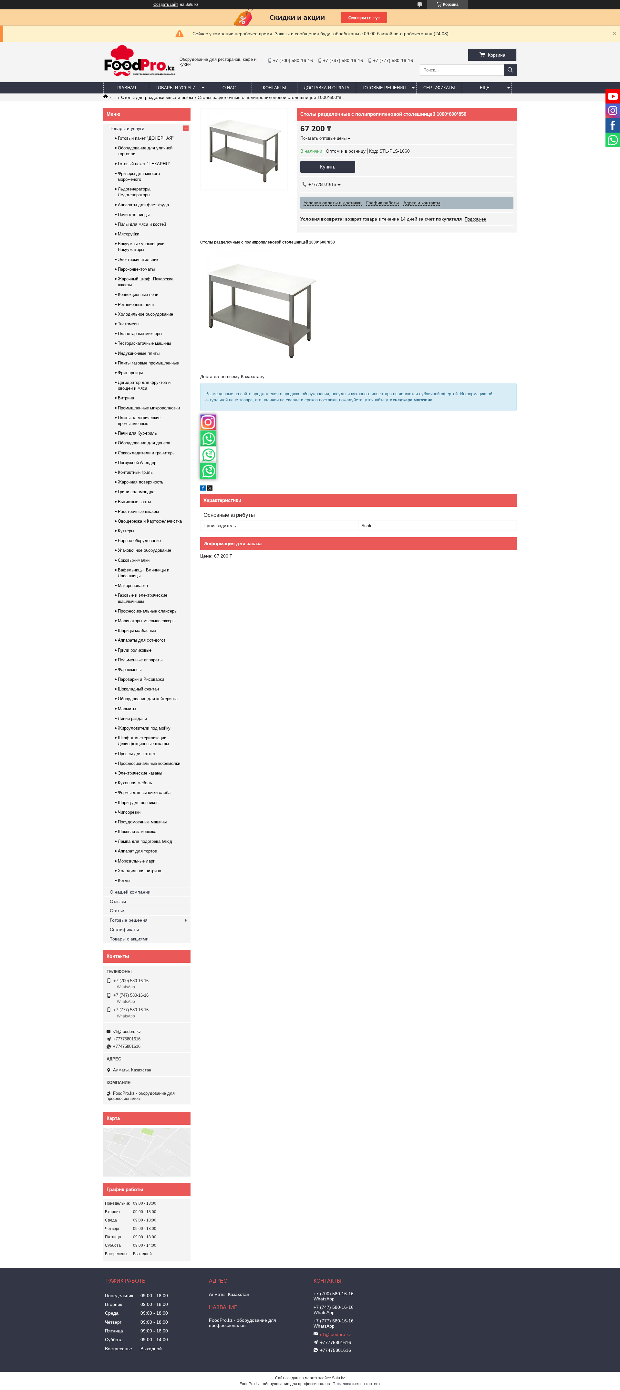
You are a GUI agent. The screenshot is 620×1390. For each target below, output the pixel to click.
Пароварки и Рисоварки (141, 679)
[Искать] (510, 70)
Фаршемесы (129, 669)
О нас (229, 87)
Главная (126, 87)
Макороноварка (133, 585)
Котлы (124, 880)
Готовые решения (384, 87)
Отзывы (118, 901)
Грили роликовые (134, 650)
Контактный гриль (135, 472)
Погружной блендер (137, 462)
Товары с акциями (129, 938)
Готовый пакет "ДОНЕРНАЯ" (146, 138)
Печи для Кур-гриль (137, 433)
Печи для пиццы (134, 214)
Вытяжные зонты (134, 501)
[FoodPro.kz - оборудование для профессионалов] (139, 77)
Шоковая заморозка (137, 831)
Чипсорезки (129, 812)
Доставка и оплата (326, 87)
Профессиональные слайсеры (147, 611)
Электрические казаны (140, 773)
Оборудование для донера (144, 442)
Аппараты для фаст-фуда (143, 204)
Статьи (117, 910)
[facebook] (203, 489)
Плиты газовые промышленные (148, 363)
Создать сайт (165, 4)
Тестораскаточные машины (144, 343)
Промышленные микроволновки (149, 408)
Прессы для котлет (137, 753)
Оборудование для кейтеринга (148, 698)
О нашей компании (130, 892)
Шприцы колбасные (137, 630)
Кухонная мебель (135, 782)
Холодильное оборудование (145, 314)
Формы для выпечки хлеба (144, 792)
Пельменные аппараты (140, 659)
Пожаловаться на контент (356, 1384)
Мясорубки (128, 234)
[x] (209, 489)
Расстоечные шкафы (138, 511)
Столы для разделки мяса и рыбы (157, 97)
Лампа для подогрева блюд (145, 841)
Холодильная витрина (139, 870)
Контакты (274, 87)
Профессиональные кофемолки (149, 763)
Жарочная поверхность (140, 482)
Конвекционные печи (138, 294)
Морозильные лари (136, 861)
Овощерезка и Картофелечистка (150, 521)
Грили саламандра (136, 491)
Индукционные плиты (139, 353)
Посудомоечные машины (142, 822)
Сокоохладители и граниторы (146, 453)
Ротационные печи (136, 304)
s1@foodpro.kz (127, 1031)
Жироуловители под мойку (144, 728)
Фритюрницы (130, 372)
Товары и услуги (175, 87)
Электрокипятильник (138, 259)
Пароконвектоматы (136, 269)
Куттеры (126, 530)
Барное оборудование (139, 540)
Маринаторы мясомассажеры (146, 620)
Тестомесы (128, 323)
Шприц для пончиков (138, 802)
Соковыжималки (134, 560)
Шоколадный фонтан (138, 689)
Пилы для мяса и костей (142, 224)
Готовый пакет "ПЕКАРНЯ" (144, 163)
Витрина (126, 398)
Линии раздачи (132, 718)
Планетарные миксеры (140, 333)
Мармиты (127, 708)
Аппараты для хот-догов (142, 640)
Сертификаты (439, 87)
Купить (328, 166)
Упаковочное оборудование (144, 550)
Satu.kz (338, 1378)
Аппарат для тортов (137, 851)
